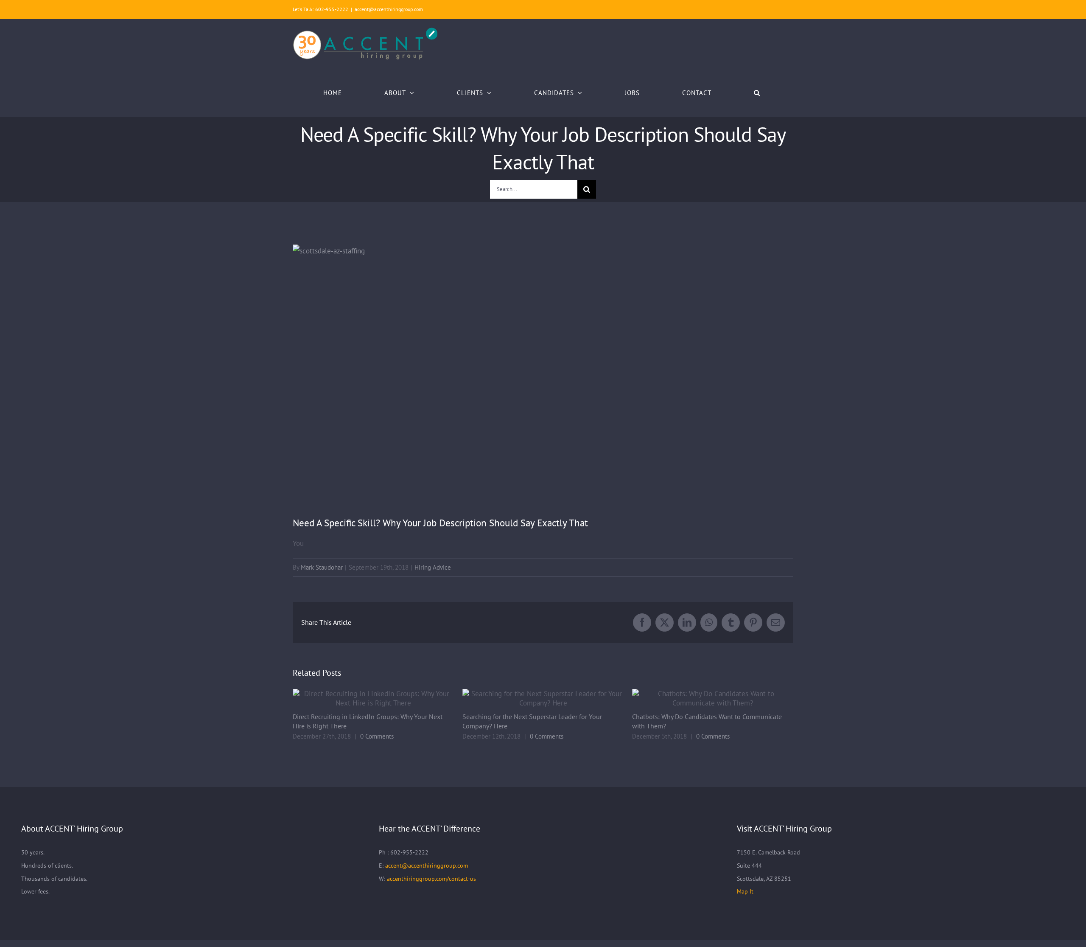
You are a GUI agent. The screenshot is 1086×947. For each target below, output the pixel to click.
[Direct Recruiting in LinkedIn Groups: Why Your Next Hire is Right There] (373, 698)
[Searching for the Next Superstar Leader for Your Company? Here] (543, 698)
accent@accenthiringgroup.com (389, 9)
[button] (757, 92)
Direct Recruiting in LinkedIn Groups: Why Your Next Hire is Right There (362, 698)
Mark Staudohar (322, 567)
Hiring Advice (432, 567)
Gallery (385, 698)
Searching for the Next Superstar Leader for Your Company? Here (531, 698)
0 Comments (377, 736)
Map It (745, 891)
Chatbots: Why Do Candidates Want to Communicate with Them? (701, 698)
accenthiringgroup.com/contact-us (431, 878)
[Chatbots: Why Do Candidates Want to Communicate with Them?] (712, 698)
